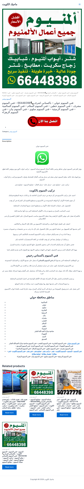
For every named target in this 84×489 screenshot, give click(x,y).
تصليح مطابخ (36, 354)
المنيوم (70, 351)
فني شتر (30, 351)
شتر (53, 351)
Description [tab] (6, 141)
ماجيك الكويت (9, 4)
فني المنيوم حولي (73, 343)
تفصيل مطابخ (46, 354)
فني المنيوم (78, 351)
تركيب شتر (46, 351)
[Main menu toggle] (79, 4)
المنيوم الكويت (61, 351)
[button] (78, 12)
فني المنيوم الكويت (18, 351)
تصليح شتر (37, 351)
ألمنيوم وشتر (74, 93)
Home (4, 93)
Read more (9, 413)
